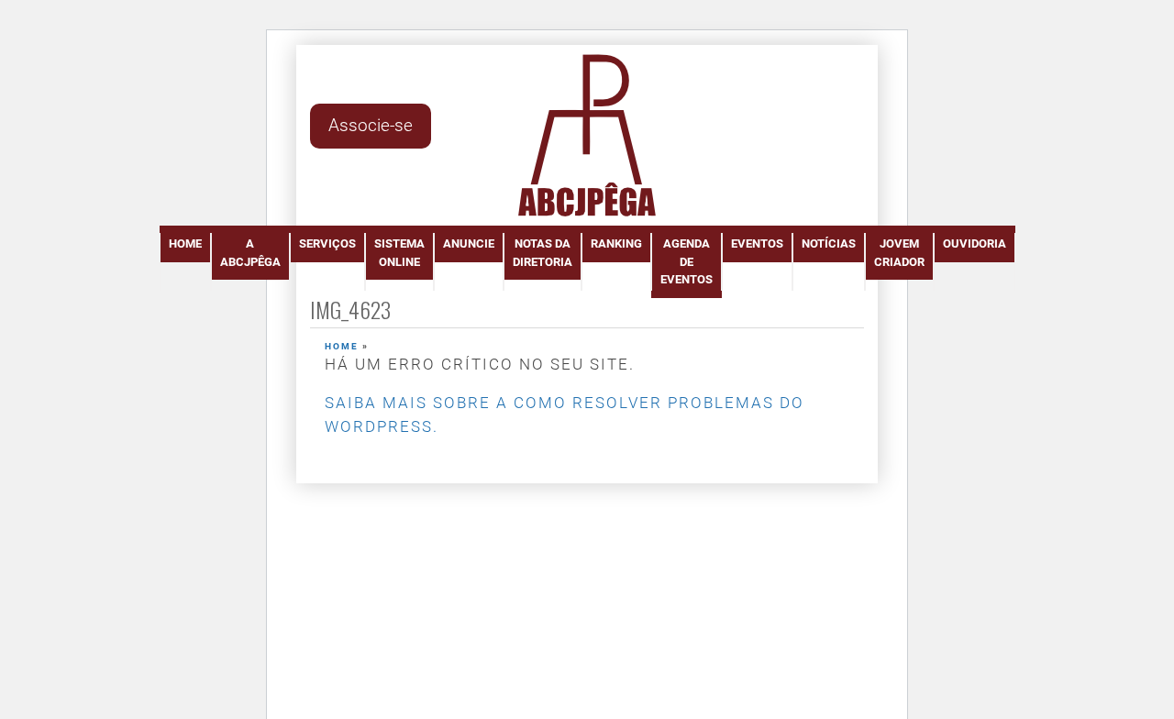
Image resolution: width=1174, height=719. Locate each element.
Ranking (616, 243)
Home (185, 243)
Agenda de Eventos (686, 261)
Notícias (829, 243)
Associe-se (370, 125)
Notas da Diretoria (542, 253)
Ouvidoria (974, 243)
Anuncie (468, 243)
